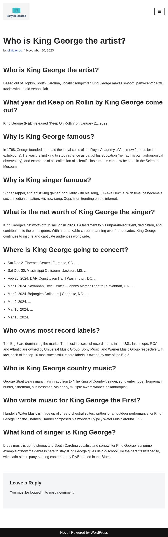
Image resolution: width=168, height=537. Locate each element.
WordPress (99, 532)
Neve (64, 532)
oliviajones (14, 50)
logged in (37, 492)
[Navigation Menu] (159, 11)
